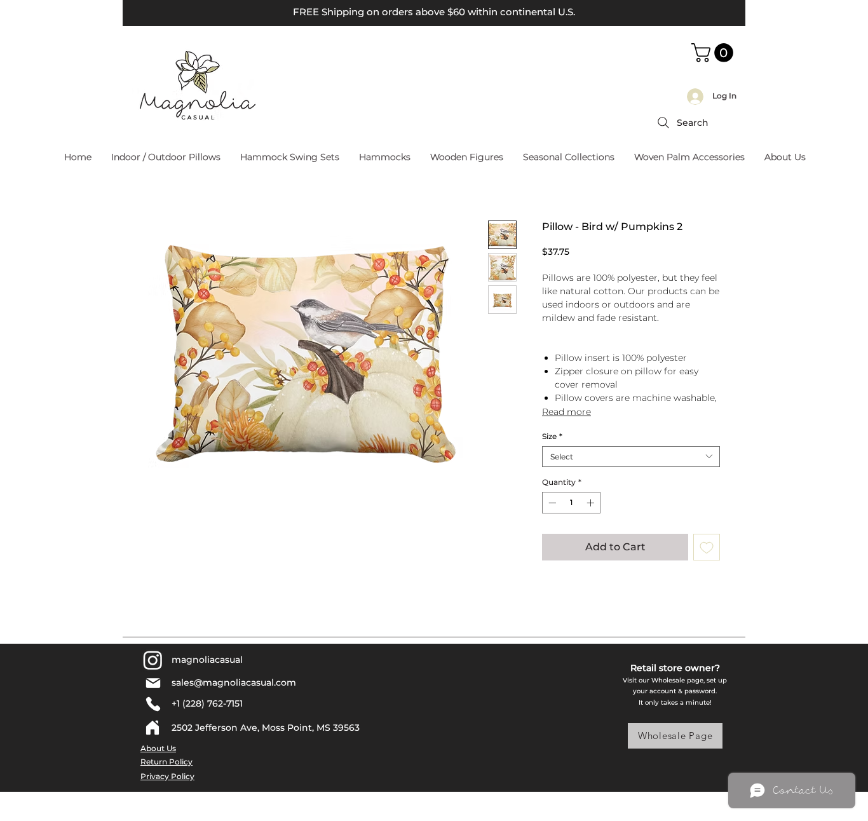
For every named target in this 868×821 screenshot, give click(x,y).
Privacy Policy (167, 776)
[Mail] (152, 683)
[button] (714, 52)
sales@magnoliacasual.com (234, 682)
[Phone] (152, 704)
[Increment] (592, 502)
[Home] (152, 727)
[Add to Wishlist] (706, 547)
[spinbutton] (571, 502)
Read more (566, 411)
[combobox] (631, 456)
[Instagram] (152, 660)
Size (552, 436)
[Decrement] (551, 502)
